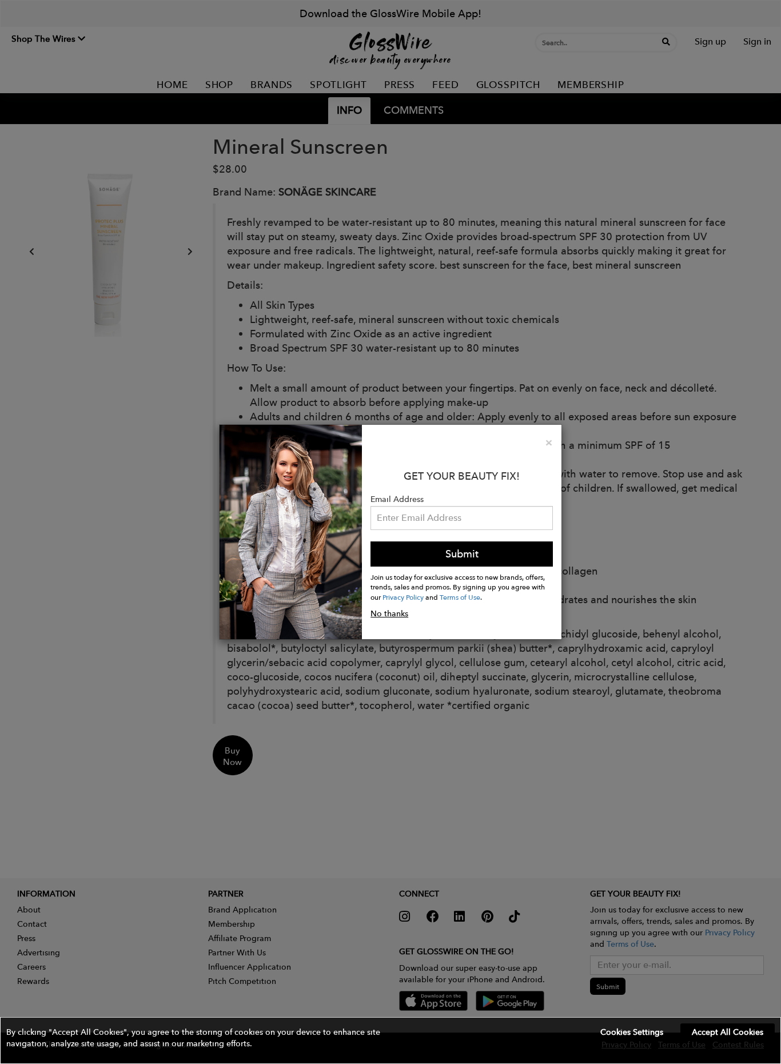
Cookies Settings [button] (631, 1032)
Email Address (397, 499)
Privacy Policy (403, 596)
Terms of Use (460, 596)
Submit (462, 553)
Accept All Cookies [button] (727, 1032)
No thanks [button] (389, 613)
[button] (390, 1040)
